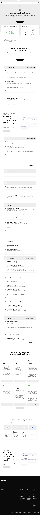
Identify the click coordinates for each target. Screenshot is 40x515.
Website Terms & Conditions (14, 512)
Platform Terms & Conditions (22, 512)
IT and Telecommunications (10, 5)
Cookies (35, 512)
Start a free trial (10, 39)
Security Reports (3, 5)
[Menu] (38, 3)
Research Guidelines (29, 512)
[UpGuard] (3, 2)
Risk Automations (11, 490)
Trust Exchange (17, 488)
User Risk (10, 488)
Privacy (38, 512)
